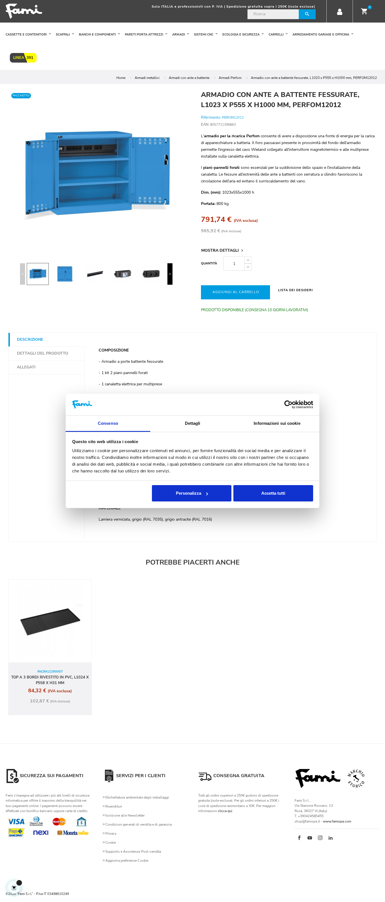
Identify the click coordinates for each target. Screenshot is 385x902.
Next (170, 274)
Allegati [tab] (26, 367)
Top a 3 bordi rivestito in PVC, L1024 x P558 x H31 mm (50, 680)
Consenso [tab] (108, 423)
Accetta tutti (273, 493)
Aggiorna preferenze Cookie (127, 860)
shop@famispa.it (307, 821)
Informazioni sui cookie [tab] (277, 423)
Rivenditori (113, 806)
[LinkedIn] (330, 838)
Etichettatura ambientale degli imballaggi (137, 797)
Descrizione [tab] (30, 339)
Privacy (111, 833)
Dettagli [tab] (192, 423)
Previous (22, 274)
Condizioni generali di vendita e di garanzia (138, 824)
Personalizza (188, 493)
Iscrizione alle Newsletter (125, 815)
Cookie (110, 842)
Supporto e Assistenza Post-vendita (133, 851)
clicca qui (225, 811)
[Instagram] (320, 838)
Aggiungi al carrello (236, 292)
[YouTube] (310, 838)
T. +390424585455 (309, 816)
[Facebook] (299, 838)
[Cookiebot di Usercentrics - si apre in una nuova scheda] (288, 405)
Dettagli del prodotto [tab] (42, 353)
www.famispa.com (337, 821)
